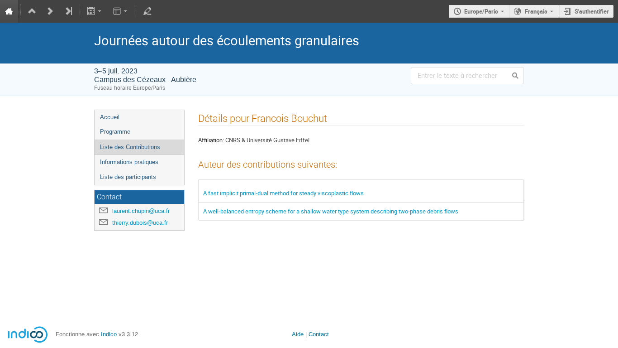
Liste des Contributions (130, 147)
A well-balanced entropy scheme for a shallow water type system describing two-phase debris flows (330, 211)
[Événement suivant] (50, 11)
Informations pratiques (129, 162)
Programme (115, 131)
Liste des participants (128, 177)
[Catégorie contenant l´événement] (32, 11)
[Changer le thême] (120, 11)
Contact (319, 334)
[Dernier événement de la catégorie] (68, 11)
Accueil (109, 117)
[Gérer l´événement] (147, 11)
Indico (109, 334)
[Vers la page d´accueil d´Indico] (9, 11)
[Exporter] (95, 11)
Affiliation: (211, 140)
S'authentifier (592, 11)
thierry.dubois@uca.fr (140, 223)
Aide (298, 334)
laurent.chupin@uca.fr (141, 211)
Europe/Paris (481, 11)
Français (536, 11)
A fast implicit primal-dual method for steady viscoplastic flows (283, 193)
